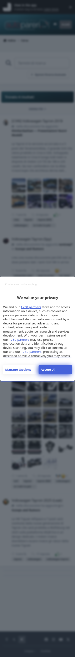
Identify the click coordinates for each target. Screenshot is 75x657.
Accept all (48, 369)
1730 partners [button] (31, 307)
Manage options (18, 369)
